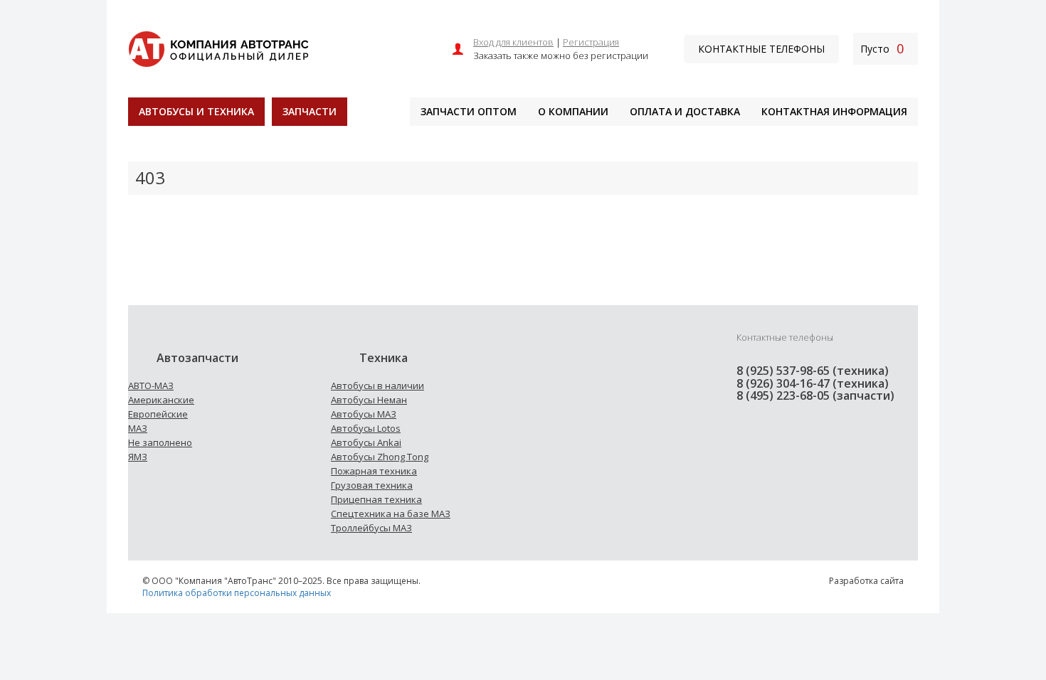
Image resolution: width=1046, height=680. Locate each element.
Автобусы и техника (196, 111)
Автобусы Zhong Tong (379, 456)
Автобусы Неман (369, 399)
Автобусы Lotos (366, 428)
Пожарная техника (374, 470)
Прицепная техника (376, 499)
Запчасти (309, 111)
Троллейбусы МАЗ (371, 527)
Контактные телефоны (761, 48)
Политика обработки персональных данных (236, 593)
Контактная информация (834, 111)
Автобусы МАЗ (363, 414)
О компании (573, 111)
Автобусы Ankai (366, 442)
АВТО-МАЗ (151, 385)
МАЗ (137, 428)
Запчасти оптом (469, 111)
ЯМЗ (137, 456)
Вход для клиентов (513, 42)
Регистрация (591, 42)
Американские (161, 399)
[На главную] (218, 47)
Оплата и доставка (685, 111)
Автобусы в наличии (377, 385)
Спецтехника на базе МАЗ (390, 513)
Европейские (158, 414)
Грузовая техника (372, 485)
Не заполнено (160, 442)
